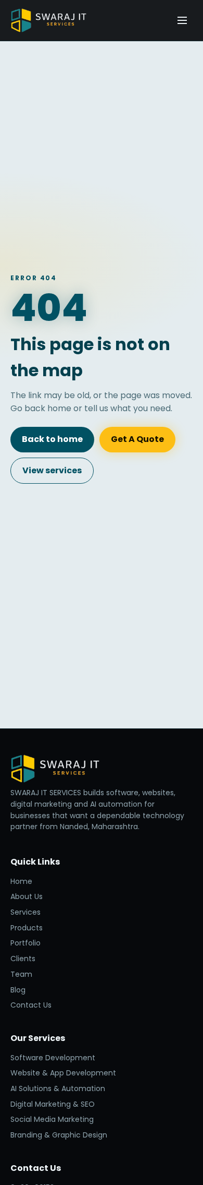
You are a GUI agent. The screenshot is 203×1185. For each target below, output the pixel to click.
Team (21, 974)
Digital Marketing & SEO (52, 1104)
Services (25, 912)
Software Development (52, 1057)
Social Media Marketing (52, 1119)
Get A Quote (137, 439)
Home (21, 881)
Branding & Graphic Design (58, 1135)
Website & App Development (63, 1073)
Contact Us (31, 1005)
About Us (26, 896)
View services (52, 470)
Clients (22, 958)
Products (26, 928)
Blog (18, 990)
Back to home (52, 439)
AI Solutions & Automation (57, 1088)
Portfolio (25, 943)
